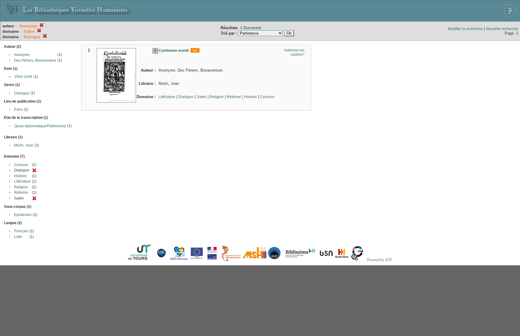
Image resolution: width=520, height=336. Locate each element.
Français (21, 231)
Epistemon (23, 215)
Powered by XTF (379, 260)
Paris (18, 109)
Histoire (20, 176)
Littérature (22, 181)
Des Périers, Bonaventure (35, 60)
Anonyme (22, 55)
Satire (201, 97)
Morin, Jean (23, 145)
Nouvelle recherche (502, 29)
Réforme (21, 192)
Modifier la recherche (465, 29)
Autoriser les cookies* (294, 52)
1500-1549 (23, 77)
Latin (18, 237)
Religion (21, 187)
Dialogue (21, 93)
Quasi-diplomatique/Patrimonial (40, 126)
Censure (21, 165)
